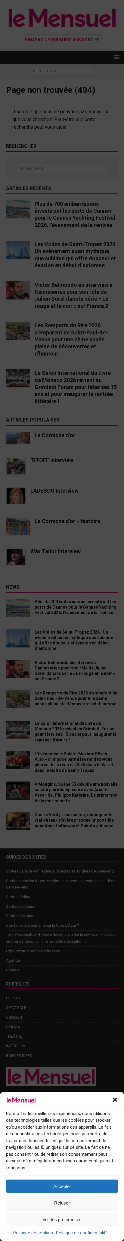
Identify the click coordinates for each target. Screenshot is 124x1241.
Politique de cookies (33, 1233)
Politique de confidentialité (82, 1233)
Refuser (62, 1202)
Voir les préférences (62, 1219)
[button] (115, 1100)
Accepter (62, 1186)
